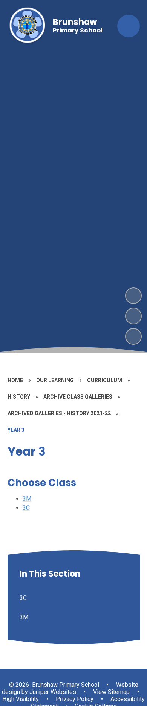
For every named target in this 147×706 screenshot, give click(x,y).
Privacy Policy (74, 699)
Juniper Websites (52, 691)
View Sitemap (111, 691)
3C (26, 507)
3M (27, 498)
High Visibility (20, 699)
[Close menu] (128, 26)
